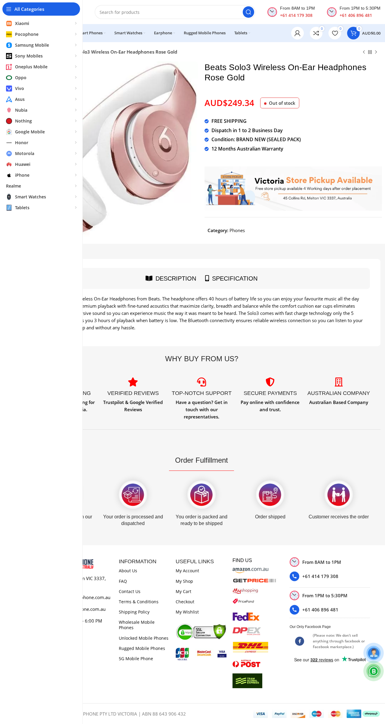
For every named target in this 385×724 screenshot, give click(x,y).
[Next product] (376, 52)
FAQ (123, 581)
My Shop (184, 581)
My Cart (183, 591)
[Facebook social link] (299, 641)
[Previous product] (364, 52)
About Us (128, 570)
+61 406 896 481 (356, 15)
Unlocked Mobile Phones (143, 638)
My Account (187, 570)
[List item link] (330, 576)
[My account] (297, 33)
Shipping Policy (134, 612)
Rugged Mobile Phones (142, 648)
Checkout (185, 601)
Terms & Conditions (139, 601)
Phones (237, 230)
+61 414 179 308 (296, 15)
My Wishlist (187, 612)
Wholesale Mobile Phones (137, 624)
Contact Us (129, 591)
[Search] (248, 12)
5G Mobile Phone (136, 658)
